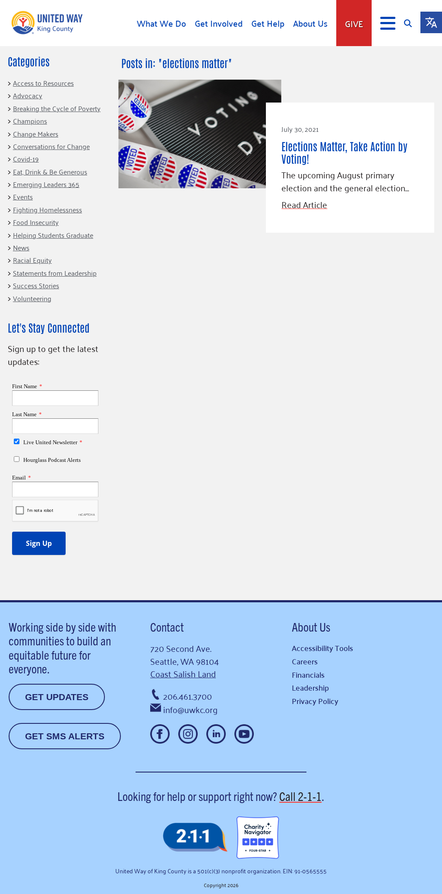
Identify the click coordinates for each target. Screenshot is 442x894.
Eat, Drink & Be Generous (50, 171)
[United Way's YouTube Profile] (244, 734)
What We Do (161, 23)
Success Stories (36, 285)
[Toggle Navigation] (387, 23)
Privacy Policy (315, 701)
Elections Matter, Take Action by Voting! (344, 152)
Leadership (310, 687)
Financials (308, 674)
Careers (305, 661)
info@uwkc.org (190, 709)
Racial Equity (32, 260)
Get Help (267, 23)
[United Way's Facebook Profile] (160, 734)
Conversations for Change (51, 146)
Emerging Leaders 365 (46, 184)
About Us (310, 23)
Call (300, 795)
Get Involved (219, 23)
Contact (167, 626)
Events (23, 196)
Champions (30, 121)
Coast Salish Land (183, 673)
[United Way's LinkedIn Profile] (216, 734)
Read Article (304, 204)
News (21, 247)
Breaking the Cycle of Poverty (57, 108)
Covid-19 (26, 159)
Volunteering (32, 298)
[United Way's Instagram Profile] (188, 734)
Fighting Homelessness (47, 209)
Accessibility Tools (322, 648)
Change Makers (35, 134)
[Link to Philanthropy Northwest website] (195, 838)
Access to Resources (43, 83)
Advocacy (27, 95)
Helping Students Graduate (53, 235)
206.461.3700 (187, 696)
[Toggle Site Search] (412, 23)
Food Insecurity (36, 222)
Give (354, 23)
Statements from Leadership (55, 273)
